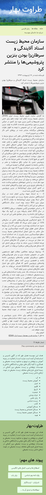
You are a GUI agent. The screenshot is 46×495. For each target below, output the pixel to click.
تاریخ (36, 389)
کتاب (36, 403)
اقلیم (36, 386)
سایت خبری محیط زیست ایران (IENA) (23, 335)
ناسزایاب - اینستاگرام (31, 482)
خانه (41, 28)
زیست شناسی (32, 400)
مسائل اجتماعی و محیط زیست (26, 409)
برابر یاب (14, 475)
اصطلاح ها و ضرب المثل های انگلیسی (25, 468)
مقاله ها (35, 28)
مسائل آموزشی (32, 406)
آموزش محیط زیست (30, 380)
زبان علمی (34, 397)
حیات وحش (33, 395)
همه (36, 415)
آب (37, 377)
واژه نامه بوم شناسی (32, 475)
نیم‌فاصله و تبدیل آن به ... (29, 489)
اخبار (36, 383)
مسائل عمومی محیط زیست (27, 412)
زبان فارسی (25, 28)
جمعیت (35, 392)
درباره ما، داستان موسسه (34, 32)
